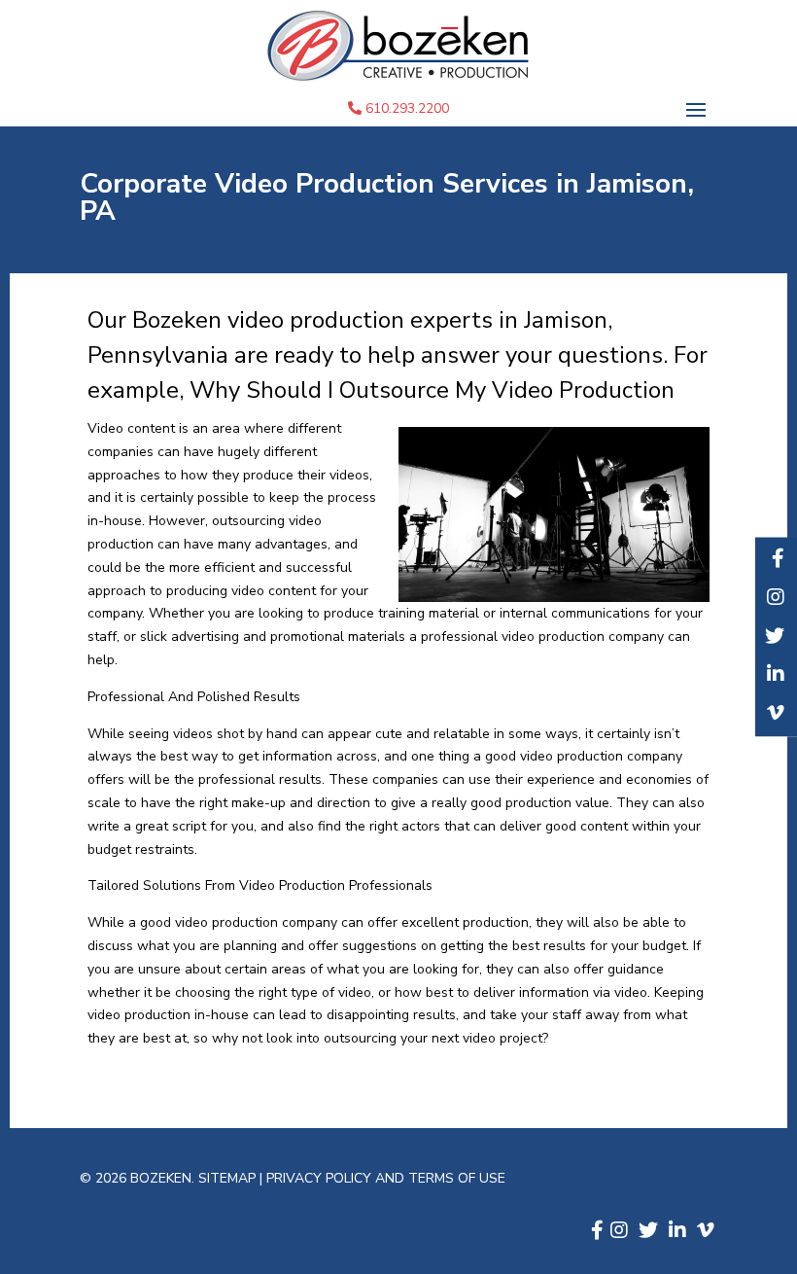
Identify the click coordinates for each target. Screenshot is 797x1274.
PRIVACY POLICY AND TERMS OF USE (385, 1178)
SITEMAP (229, 1178)
